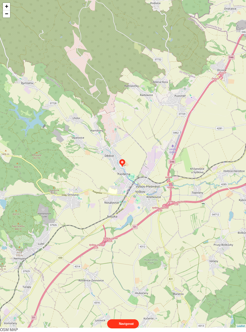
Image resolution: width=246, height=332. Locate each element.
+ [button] (6, 6)
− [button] (6, 14)
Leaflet (241, 326)
